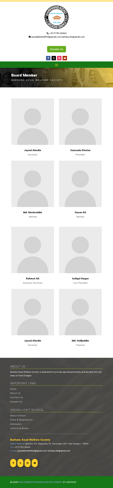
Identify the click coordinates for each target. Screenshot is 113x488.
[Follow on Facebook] (48, 58)
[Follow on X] (54, 58)
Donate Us (56, 49)
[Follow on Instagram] (59, 58)
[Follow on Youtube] (65, 58)
